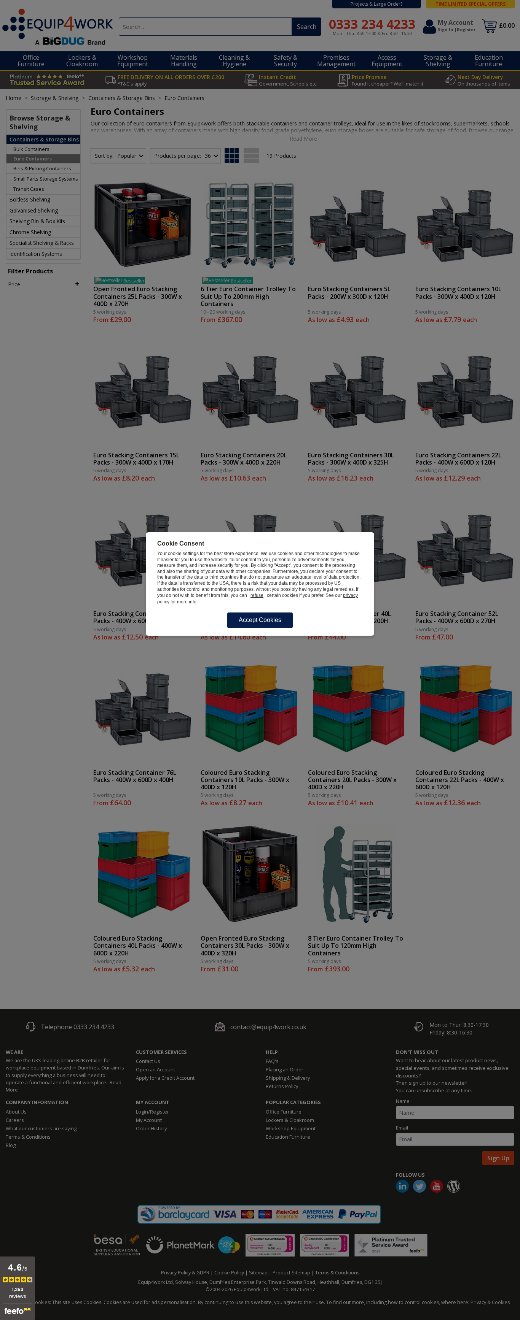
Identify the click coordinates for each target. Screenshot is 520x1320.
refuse (256, 595)
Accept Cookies (260, 620)
